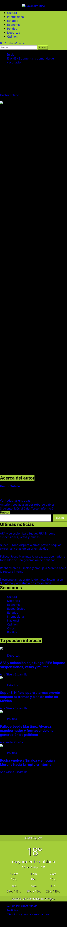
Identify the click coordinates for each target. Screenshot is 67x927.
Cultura (12, 13)
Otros (11, 628)
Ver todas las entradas (15, 501)
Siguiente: (27, 508)
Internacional (15, 17)
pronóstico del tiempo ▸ (33, 898)
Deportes (13, 32)
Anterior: (27, 504)
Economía (14, 24)
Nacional (13, 620)
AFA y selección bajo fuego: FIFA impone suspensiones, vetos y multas (27, 535)
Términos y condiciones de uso (28, 914)
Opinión (12, 36)
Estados (12, 20)
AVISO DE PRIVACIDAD (22, 906)
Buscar (5, 512)
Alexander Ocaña (12, 742)
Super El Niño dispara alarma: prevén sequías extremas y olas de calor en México (30, 546)
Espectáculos (16, 608)
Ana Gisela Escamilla (14, 674)
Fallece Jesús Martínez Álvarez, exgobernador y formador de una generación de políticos (32, 558)
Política (12, 28)
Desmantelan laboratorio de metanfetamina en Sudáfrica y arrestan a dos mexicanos (31, 581)
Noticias (12, 910)
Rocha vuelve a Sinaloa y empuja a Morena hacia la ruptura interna (27, 762)
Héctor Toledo (10, 95)
